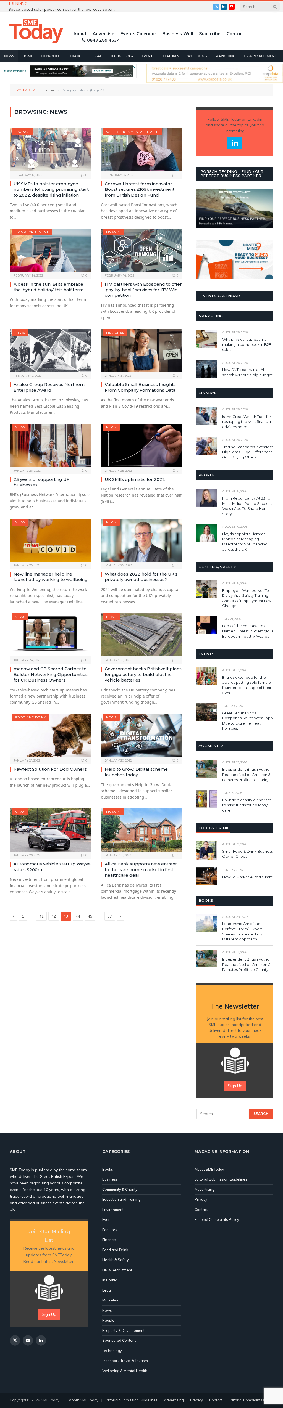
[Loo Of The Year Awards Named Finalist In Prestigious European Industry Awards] (206, 625)
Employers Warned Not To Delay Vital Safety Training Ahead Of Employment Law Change (246, 598)
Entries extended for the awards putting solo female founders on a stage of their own (246, 685)
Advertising (204, 1189)
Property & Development (123, 1330)
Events (148, 56)
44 (78, 916)
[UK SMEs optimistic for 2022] (141, 445)
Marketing (225, 56)
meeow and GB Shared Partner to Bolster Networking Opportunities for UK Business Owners (51, 674)
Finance (75, 56)
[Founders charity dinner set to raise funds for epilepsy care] (206, 799)
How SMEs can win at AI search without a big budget (247, 372)
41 (41, 916)
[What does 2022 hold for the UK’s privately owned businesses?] (141, 540)
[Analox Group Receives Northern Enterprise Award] (50, 350)
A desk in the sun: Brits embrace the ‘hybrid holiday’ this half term (48, 287)
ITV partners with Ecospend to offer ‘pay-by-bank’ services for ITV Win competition (143, 290)
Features (171, 56)
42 (53, 916)
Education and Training (121, 1199)
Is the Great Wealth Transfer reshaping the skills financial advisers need (247, 421)
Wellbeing (197, 56)
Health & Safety (115, 1260)
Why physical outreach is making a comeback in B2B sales (247, 344)
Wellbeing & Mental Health (132, 132)
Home (27, 56)
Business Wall (178, 33)
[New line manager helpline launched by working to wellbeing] (50, 540)
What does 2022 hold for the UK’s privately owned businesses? (141, 576)
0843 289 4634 (103, 40)
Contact (235, 33)
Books (107, 1169)
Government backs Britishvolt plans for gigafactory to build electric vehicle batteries (143, 674)
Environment (113, 1209)
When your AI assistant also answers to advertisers (84, 6)
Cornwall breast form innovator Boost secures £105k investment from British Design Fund (139, 189)
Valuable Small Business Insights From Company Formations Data (140, 387)
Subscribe (210, 33)
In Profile (50, 56)
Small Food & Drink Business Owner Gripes (247, 854)
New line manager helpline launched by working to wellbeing (51, 576)
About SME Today (209, 1169)
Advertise (103, 33)
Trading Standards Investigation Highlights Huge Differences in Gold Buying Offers (250, 452)
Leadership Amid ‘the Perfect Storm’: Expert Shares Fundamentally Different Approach (242, 931)
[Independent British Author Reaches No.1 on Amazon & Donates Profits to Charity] (206, 769)
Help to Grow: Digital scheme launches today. (136, 772)
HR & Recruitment (260, 56)
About (80, 33)
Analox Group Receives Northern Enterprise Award (49, 387)
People (108, 1320)
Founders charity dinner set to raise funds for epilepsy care (246, 805)
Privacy (201, 1199)
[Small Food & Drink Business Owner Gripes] (206, 850)
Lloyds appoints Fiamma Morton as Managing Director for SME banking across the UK (245, 541)
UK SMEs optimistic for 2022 (135, 479)
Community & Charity (119, 1189)
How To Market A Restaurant (247, 877)
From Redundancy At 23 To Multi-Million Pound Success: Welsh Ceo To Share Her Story (247, 506)
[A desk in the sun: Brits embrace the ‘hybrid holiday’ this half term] (50, 250)
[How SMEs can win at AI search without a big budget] (206, 369)
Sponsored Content (119, 1340)
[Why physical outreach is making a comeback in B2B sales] (206, 339)
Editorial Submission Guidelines (221, 1179)
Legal (96, 56)
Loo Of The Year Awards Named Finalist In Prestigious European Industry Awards (247, 631)
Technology (121, 56)
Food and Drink (30, 717)
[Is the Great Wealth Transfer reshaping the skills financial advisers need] (206, 416)
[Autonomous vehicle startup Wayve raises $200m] (50, 830)
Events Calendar (138, 33)
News (9, 56)
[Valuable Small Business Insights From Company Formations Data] (141, 350)
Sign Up (235, 1085)
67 (110, 916)
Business (110, 1179)
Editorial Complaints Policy (217, 1219)
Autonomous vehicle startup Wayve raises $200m (52, 866)
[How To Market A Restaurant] (206, 876)
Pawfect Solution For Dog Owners (50, 769)
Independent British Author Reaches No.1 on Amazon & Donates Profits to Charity (246, 774)
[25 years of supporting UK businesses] (50, 445)
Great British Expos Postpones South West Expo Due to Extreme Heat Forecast (247, 721)
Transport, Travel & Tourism (125, 1360)
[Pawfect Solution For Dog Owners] (50, 735)
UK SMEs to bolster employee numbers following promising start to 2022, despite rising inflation (51, 189)
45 (90, 916)
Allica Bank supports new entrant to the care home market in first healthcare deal (141, 869)
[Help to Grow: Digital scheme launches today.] (141, 735)
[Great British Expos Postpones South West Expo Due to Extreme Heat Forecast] (206, 712)
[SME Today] (36, 31)
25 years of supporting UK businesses (42, 482)
